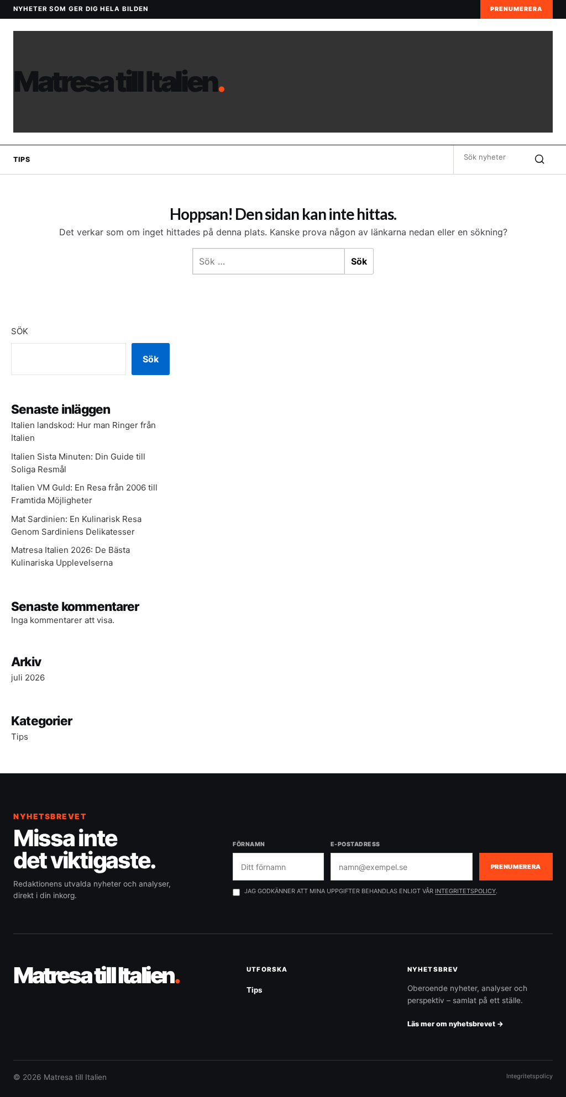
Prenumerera (516, 9)
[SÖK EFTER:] (490, 156)
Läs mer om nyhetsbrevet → (455, 1024)
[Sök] (539, 159)
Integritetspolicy (529, 1076)
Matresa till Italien (118, 82)
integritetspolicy (465, 891)
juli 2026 (28, 677)
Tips (21, 159)
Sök (19, 331)
